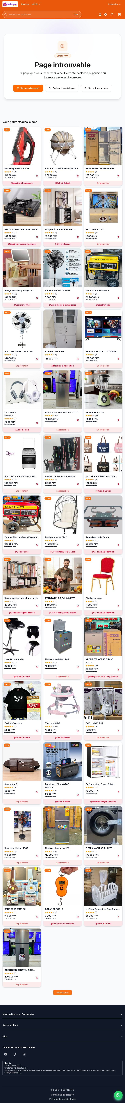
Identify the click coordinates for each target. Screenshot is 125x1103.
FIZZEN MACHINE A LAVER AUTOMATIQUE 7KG (99, 848)
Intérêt (35, 4)
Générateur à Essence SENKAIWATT (97, 290)
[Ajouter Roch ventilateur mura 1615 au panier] (37, 359)
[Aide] (105, 14)
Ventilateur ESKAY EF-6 (57, 290)
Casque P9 (10, 412)
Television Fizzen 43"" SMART (102, 351)
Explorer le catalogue (64, 88)
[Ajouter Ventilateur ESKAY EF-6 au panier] (78, 298)
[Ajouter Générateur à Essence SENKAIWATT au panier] (118, 298)
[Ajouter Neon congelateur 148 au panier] (78, 667)
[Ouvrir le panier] (119, 14)
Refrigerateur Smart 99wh (100, 784)
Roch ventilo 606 (95, 229)
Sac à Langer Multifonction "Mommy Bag (100, 476)
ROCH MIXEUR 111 (95, 723)
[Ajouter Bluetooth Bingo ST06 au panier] (78, 795)
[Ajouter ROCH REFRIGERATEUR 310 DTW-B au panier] (37, 978)
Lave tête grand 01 (14, 659)
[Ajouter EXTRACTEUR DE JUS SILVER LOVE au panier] (78, 606)
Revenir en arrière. (98, 88)
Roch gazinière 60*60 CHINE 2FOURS (19, 476)
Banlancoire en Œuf (56, 537)
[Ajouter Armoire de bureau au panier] (78, 359)
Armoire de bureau (54, 351)
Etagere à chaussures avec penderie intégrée (59, 229)
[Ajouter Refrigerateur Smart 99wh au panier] (118, 792)
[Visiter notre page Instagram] (24, 1054)
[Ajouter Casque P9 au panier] (37, 423)
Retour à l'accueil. (30, 88)
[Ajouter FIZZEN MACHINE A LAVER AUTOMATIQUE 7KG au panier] (118, 856)
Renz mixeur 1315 (95, 412)
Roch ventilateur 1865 (16, 848)
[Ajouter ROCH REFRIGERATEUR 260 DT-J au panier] (78, 420)
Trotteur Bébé (52, 723)
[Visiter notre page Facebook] (5, 1054)
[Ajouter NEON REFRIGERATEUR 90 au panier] (118, 670)
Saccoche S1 (11, 784)
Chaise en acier (94, 598)
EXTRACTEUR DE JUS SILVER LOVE (60, 598)
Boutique (25, 4)
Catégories (113, 4)
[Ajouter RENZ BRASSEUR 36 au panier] (37, 917)
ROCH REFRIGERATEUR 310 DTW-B (18, 970)
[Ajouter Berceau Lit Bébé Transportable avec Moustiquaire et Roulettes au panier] (78, 176)
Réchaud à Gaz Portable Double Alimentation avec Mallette (21, 229)
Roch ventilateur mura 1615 (18, 351)
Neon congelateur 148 (57, 659)
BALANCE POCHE (54, 909)
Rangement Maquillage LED (18, 290)
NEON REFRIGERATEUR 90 (99, 659)
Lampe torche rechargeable (60, 476)
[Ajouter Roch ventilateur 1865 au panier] (37, 856)
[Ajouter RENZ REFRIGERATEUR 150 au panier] (118, 176)
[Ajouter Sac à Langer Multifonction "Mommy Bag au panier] (118, 484)
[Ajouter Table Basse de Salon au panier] (118, 545)
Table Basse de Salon (97, 537)
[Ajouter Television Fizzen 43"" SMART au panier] (118, 359)
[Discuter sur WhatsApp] (118, 1095)
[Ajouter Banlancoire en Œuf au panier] (78, 545)
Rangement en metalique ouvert (21, 598)
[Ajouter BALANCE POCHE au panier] (78, 917)
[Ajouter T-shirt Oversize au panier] (37, 731)
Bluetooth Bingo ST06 (57, 784)
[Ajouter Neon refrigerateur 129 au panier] (78, 856)
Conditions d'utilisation (62, 1094)
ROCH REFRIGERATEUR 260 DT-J (62, 412)
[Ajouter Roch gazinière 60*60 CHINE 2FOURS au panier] (37, 484)
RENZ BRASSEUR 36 (14, 909)
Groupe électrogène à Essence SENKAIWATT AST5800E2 (21, 537)
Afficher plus (62, 992)
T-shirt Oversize (13, 723)
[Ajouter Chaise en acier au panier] (118, 606)
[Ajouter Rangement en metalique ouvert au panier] (37, 606)
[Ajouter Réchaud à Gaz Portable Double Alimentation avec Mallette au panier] (37, 237)
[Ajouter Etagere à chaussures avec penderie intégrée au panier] (78, 237)
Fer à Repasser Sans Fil (16, 168)
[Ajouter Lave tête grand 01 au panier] (37, 667)
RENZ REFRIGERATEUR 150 (100, 168)
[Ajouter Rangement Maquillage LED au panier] (37, 298)
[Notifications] (112, 14)
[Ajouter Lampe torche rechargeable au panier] (78, 484)
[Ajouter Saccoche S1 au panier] (37, 792)
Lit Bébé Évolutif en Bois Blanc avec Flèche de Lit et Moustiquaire (102, 909)
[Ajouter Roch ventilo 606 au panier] (118, 237)
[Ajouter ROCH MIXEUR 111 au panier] (118, 731)
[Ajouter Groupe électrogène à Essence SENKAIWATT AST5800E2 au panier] (37, 545)
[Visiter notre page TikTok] (15, 1054)
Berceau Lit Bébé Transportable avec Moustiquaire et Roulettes (62, 168)
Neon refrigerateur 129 (57, 848)
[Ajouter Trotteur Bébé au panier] (78, 731)
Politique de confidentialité (62, 1099)
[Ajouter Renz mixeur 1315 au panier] (118, 420)
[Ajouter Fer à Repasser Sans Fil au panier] (37, 176)
